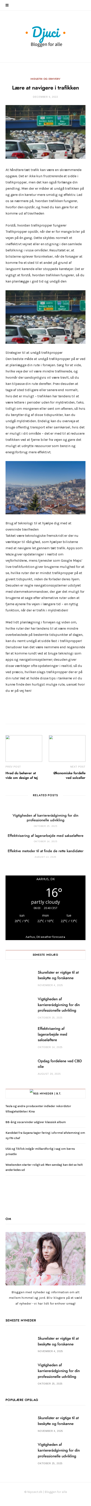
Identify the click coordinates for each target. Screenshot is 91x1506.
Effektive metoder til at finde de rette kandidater (45, 851)
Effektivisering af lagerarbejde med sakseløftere (45, 836)
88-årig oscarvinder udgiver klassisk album (36, 1122)
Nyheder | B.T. (50, 1093)
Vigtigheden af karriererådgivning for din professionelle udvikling (59, 1005)
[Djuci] (45, 36)
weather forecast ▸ (45, 937)
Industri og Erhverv (45, 79)
